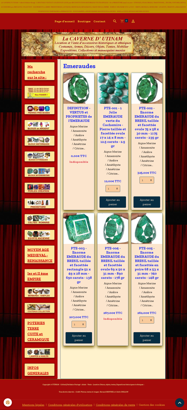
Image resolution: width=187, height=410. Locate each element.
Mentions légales (33, 405)
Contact (99, 21)
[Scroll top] (179, 402)
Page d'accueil (65, 21)
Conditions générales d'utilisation (70, 405)
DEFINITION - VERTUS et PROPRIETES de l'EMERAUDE (79, 114)
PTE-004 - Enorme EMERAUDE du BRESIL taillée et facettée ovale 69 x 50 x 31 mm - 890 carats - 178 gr (113, 263)
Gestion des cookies (152, 405)
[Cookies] (8, 402)
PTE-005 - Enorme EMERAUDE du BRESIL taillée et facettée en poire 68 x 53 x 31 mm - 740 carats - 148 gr (147, 263)
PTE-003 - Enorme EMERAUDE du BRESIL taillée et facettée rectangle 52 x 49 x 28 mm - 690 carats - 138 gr (79, 265)
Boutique (84, 21)
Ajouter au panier (113, 202)
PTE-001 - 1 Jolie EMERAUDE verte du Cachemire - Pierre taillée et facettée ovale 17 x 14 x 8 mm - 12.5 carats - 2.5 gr (113, 127)
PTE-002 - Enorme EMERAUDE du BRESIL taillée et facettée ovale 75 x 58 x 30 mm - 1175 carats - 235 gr (147, 123)
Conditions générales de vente (115, 405)
